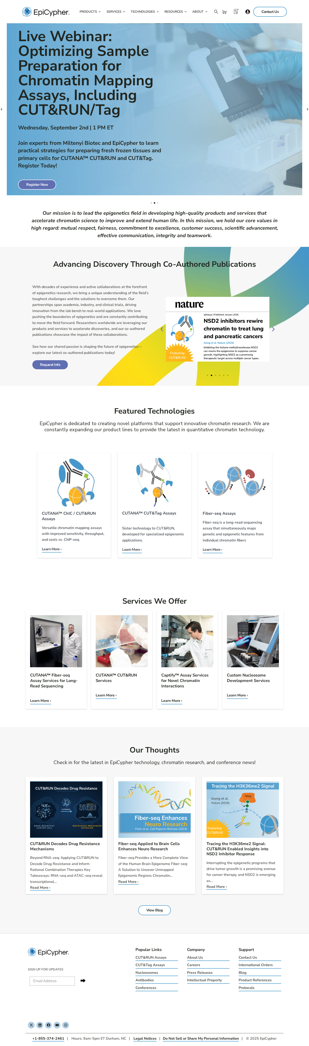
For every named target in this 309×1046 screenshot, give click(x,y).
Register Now (37, 184)
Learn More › (40, 700)
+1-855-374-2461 (48, 1038)
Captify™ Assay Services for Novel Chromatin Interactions (185, 680)
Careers (193, 965)
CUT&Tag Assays (150, 965)
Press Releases (200, 972)
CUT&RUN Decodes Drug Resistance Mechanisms (65, 846)
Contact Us (248, 957)
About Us (195, 957)
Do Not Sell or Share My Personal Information (201, 1038)
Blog (243, 972)
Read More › (40, 887)
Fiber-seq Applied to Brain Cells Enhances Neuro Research (149, 846)
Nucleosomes (146, 972)
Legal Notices (145, 1038)
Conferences (145, 987)
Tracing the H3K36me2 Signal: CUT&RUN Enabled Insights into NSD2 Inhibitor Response (237, 849)
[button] (1, 109)
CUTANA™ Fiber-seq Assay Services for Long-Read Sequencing (54, 680)
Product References (255, 980)
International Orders (256, 965)
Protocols (246, 987)
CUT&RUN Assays (150, 957)
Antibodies (144, 980)
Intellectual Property (204, 980)
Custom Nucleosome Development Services (248, 677)
